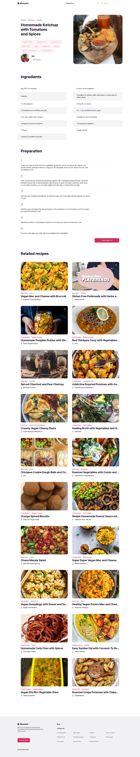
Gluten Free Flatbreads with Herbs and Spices (95, 296)
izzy (24, 475)
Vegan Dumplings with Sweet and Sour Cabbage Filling (44, 604)
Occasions (60, 741)
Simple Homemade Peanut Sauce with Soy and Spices (95, 516)
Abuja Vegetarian (28, 695)
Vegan (36, 46)
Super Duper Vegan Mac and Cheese (94, 560)
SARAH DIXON (79, 299)
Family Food (61, 737)
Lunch (31, 293)
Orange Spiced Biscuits (35, 516)
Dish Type (31, 20)
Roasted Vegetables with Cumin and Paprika (95, 472)
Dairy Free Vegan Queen (31, 519)
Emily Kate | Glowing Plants (32, 299)
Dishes (92, 733)
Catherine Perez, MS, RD (83, 519)
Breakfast (84, 469)
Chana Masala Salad (33, 560)
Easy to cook (110, 733)
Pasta (82, 601)
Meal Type (24, 293)
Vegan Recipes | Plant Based (84, 387)
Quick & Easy (87, 557)
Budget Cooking (27, 42)
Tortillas (83, 293)
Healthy (86, 645)
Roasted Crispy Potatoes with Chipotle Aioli (95, 692)
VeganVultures (79, 695)
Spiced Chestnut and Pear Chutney (42, 384)
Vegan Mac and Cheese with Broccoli (43, 296)
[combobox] (111, 3)
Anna (76, 343)
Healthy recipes (77, 645)
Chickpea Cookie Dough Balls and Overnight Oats (44, 472)
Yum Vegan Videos (29, 651)
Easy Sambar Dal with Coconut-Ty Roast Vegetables (95, 648)
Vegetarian (46, 46)
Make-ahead (26, 46)
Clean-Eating (87, 425)
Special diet (24, 601)
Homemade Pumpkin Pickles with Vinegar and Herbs (44, 340)
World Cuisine (94, 741)
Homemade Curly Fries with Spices (42, 648)
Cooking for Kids (41, 42)
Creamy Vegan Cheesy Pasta (38, 428)
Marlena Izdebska (80, 563)
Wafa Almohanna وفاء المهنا (31, 563)
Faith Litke (78, 431)
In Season (93, 737)
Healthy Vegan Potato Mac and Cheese (95, 604)
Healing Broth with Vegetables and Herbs (95, 428)
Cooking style (25, 337)
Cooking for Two (55, 42)
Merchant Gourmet (29, 387)
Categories (61, 728)
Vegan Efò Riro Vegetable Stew (40, 692)
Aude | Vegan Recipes (30, 343)
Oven (33, 645)
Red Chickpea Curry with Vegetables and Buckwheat (95, 340)
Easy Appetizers (47, 50)
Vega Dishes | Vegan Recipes (84, 475)
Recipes (23, 20)
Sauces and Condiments (29, 50)
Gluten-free (34, 601)
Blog (58, 724)
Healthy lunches (38, 689)
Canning (39, 20)
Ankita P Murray (80, 651)
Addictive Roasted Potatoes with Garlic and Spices (95, 384)
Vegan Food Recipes (30, 607)
